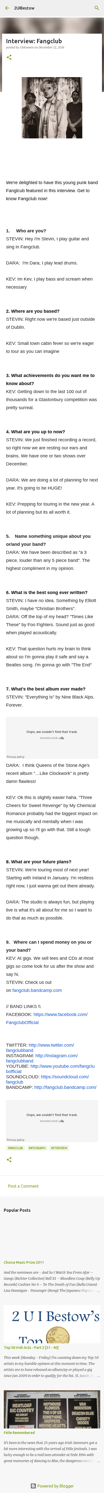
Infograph (37, 1148)
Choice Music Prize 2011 (24, 1262)
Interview (59, 1148)
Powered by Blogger (55, 1486)
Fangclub (15, 1148)
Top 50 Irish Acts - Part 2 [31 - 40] (31, 1348)
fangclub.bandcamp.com (37, 990)
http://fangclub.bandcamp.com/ (65, 1087)
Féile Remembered (19, 1433)
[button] (9, 57)
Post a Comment (23, 1186)
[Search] (97, 8)
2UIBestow (24, 8)
